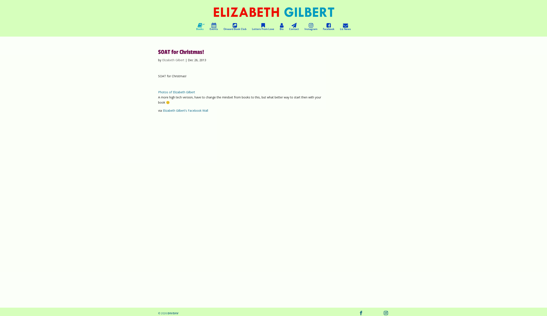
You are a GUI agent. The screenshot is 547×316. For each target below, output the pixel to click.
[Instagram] (386, 313)
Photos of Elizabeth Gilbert (176, 92)
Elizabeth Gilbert (173, 60)
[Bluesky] (377, 313)
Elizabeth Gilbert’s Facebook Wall (185, 110)
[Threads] (370, 313)
